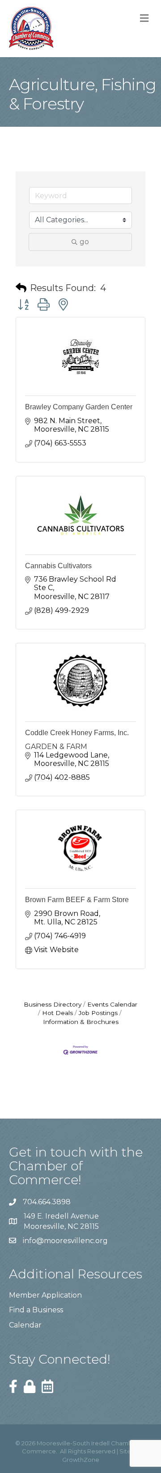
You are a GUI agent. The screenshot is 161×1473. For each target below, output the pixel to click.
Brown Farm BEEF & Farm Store (77, 899)
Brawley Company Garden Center (78, 407)
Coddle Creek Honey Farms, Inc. (77, 732)
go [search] (84, 241)
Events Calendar (112, 1004)
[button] (21, 288)
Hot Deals (57, 1012)
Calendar (25, 1325)
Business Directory (52, 1004)
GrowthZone (80, 1459)
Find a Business (36, 1310)
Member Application (45, 1295)
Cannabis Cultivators (58, 566)
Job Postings (98, 1012)
